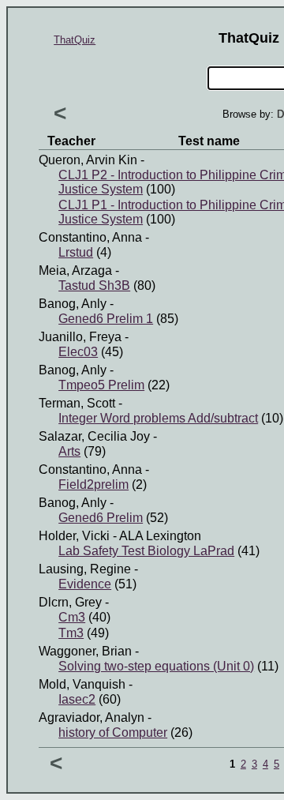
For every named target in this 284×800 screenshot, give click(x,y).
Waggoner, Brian (85, 651)
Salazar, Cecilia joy (94, 436)
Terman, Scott (77, 403)
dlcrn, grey (70, 602)
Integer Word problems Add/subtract (158, 418)
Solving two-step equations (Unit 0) (156, 666)
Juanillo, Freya (80, 337)
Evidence (84, 584)
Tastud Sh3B (94, 285)
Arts (69, 451)
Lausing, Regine (85, 569)
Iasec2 (76, 699)
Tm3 (71, 633)
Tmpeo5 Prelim (101, 385)
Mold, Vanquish (82, 684)
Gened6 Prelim (100, 517)
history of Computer (112, 732)
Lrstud (75, 252)
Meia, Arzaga (75, 270)
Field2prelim (93, 484)
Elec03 (78, 352)
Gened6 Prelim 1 (105, 318)
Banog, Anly (72, 303)
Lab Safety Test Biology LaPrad (146, 551)
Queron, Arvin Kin (88, 160)
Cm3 (71, 617)
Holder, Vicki (74, 536)
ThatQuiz (74, 40)
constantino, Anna (90, 237)
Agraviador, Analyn (91, 717)
